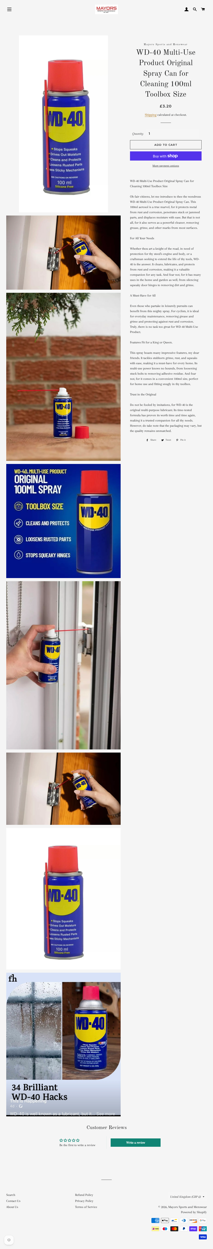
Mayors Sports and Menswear (187, 1207)
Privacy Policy (84, 1201)
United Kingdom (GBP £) (185, 1197)
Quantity (138, 134)
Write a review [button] (135, 1142)
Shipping (150, 115)
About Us (12, 1207)
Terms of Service (86, 1207)
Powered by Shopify (194, 1212)
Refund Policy (84, 1195)
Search (10, 1195)
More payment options (165, 165)
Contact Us (13, 1201)
